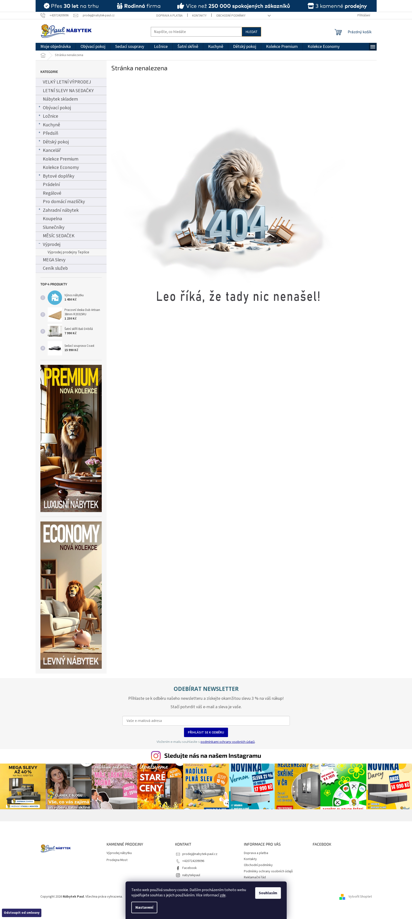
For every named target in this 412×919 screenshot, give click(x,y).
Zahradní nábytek (61, 210)
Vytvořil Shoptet (360, 896)
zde (223, 895)
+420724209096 (193, 861)
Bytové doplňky (58, 176)
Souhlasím (268, 893)
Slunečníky (53, 227)
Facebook (189, 868)
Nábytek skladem (60, 99)
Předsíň (50, 133)
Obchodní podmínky (231, 15)
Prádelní (51, 184)
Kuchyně (51, 125)
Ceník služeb (55, 268)
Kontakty (199, 15)
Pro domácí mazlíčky (64, 201)
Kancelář (52, 150)
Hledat (251, 32)
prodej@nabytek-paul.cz (199, 854)
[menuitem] (56, 47)
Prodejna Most (117, 860)
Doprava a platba (169, 15)
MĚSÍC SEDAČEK (59, 235)
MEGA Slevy (54, 260)
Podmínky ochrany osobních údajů (268, 871)
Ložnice (50, 116)
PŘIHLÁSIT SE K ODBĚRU (206, 732)
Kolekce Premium (60, 159)
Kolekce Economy (61, 167)
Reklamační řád (255, 877)
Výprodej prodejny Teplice (68, 252)
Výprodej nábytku (119, 853)
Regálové (52, 193)
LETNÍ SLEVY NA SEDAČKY (68, 90)
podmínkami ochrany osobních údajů (228, 741)
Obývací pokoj (57, 107)
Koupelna (52, 218)
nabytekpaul (191, 875)
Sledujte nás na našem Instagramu (212, 755)
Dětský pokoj (56, 142)
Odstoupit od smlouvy (21, 912)
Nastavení (144, 907)
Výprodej (51, 244)
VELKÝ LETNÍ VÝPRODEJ (67, 82)
